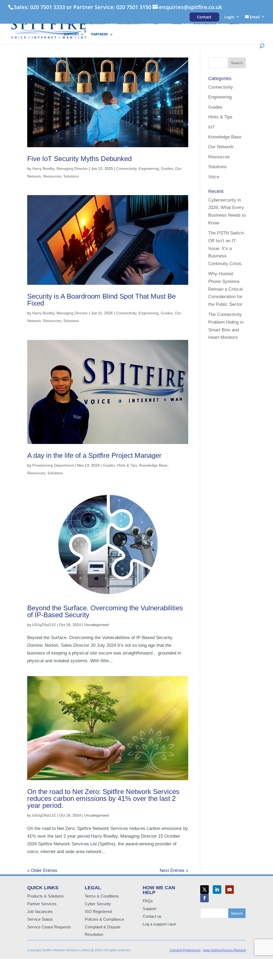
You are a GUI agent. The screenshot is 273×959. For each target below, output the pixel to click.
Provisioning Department (53, 465)
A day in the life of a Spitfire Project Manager (94, 455)
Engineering (205, 23)
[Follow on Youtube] (229, 889)
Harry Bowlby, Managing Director (60, 168)
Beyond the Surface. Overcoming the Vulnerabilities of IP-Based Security (105, 611)
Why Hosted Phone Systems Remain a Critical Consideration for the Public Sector (225, 289)
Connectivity (129, 23)
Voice (176, 23)
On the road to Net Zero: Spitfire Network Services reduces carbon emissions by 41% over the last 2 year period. (103, 798)
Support (71, 34)
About (234, 23)
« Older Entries (42, 870)
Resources (52, 176)
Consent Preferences (185, 950)
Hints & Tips (127, 465)
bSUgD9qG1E (44, 625)
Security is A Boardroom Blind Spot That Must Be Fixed (101, 299)
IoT (156, 23)
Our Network (93, 23)
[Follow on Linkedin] (217, 889)
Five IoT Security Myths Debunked (79, 159)
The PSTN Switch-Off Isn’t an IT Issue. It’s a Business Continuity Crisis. (226, 248)
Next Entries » (174, 870)
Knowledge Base (153, 465)
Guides (167, 168)
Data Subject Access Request (224, 950)
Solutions (71, 176)
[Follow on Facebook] (204, 898)
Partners (99, 34)
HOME (69, 23)
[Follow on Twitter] (204, 889)
